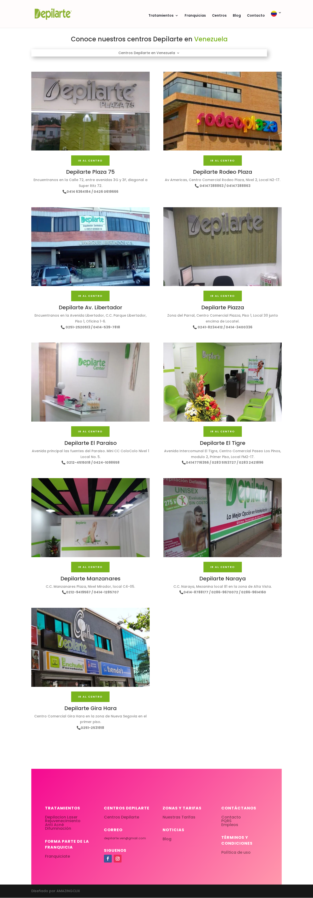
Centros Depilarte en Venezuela (146, 53)
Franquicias (195, 16)
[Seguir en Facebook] (108, 859)
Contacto (256, 16)
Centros (219, 16)
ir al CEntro (90, 160)
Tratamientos (161, 16)
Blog (237, 16)
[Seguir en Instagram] (118, 859)
